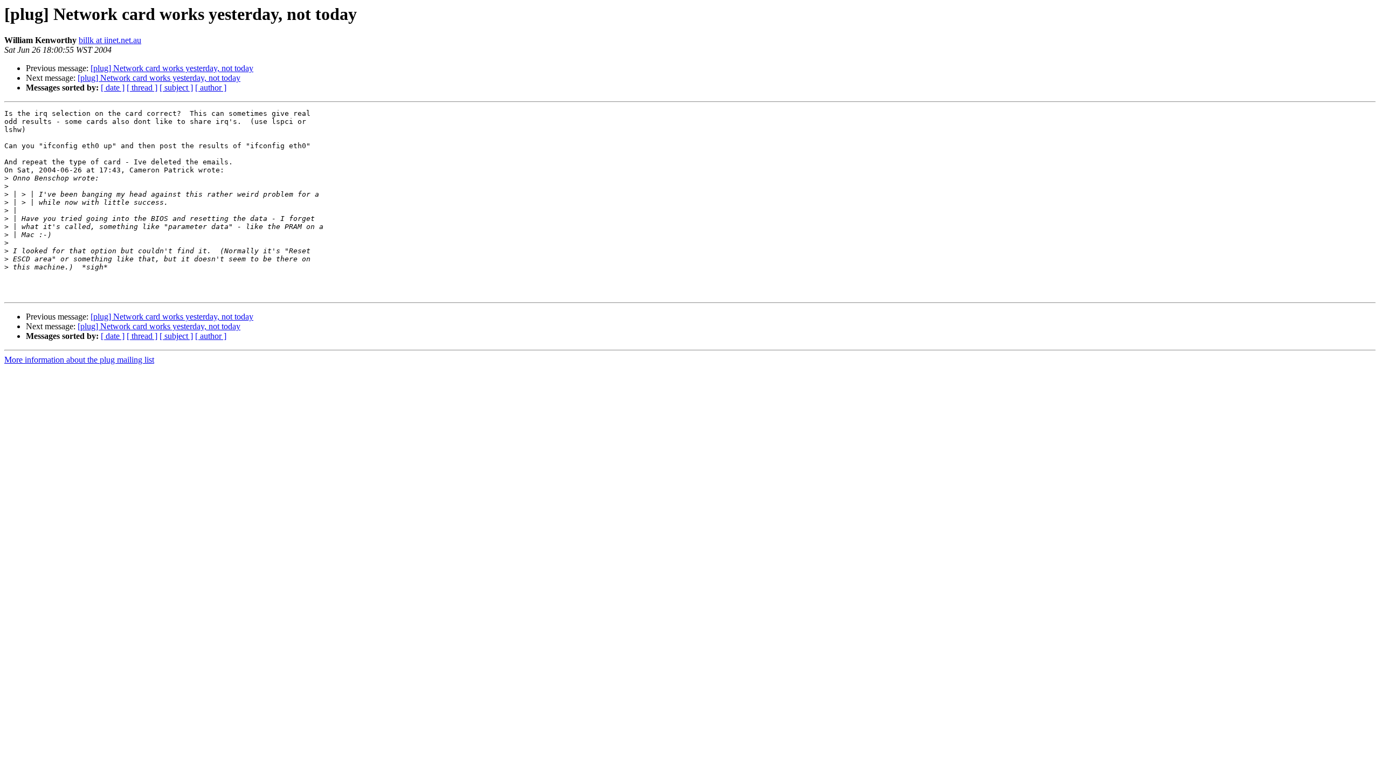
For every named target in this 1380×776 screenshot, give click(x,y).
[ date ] (113, 87)
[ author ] (210, 87)
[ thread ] (142, 87)
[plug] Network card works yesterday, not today (172, 68)
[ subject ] (176, 87)
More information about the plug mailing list (79, 359)
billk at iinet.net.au (110, 40)
